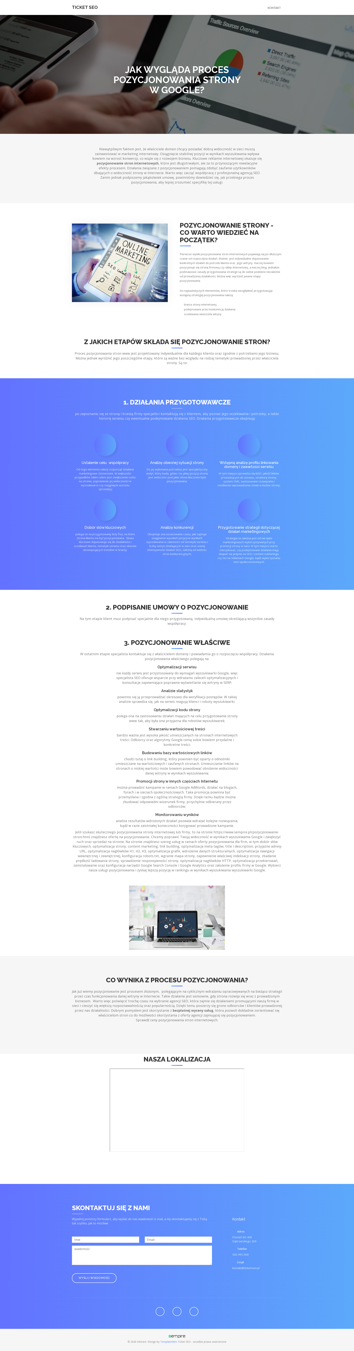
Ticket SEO (85, 7)
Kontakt (274, 7)
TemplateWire (168, 1341)
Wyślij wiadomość (94, 1278)
